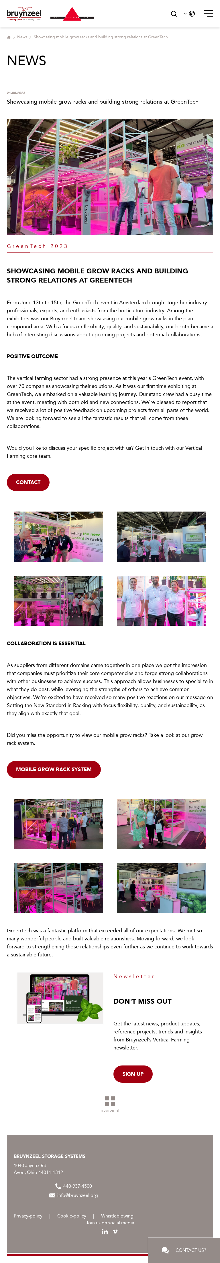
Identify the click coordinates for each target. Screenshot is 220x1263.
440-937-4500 (77, 1186)
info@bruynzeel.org (77, 1195)
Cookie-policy (71, 1216)
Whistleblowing (117, 1216)
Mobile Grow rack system (54, 769)
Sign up (133, 1074)
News (22, 37)
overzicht (110, 1110)
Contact (28, 482)
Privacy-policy (28, 1216)
